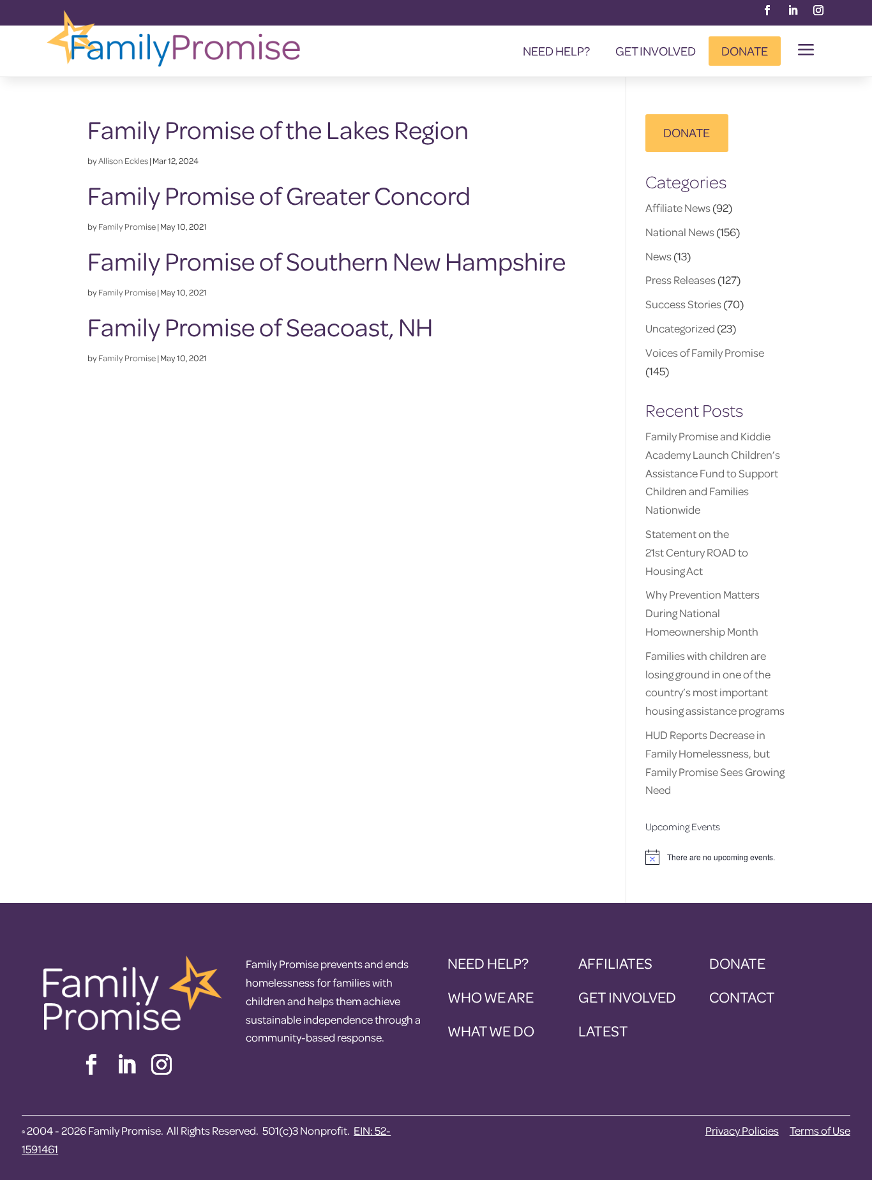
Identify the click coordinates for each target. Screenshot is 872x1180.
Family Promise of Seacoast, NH (260, 327)
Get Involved (655, 50)
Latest (603, 1031)
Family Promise (127, 226)
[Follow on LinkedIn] (793, 10)
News (658, 256)
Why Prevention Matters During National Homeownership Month (702, 612)
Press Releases (680, 280)
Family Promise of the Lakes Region (278, 129)
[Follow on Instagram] (818, 10)
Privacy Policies (742, 1131)
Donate (744, 50)
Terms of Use (820, 1131)
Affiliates (615, 963)
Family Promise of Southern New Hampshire (326, 261)
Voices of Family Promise (704, 353)
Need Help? (556, 50)
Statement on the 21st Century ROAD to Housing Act (696, 552)
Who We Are (490, 997)
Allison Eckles (123, 160)
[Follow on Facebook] (767, 10)
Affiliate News (677, 208)
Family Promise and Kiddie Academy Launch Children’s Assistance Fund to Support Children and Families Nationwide (712, 473)
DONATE (686, 132)
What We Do (490, 1031)
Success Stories (683, 304)
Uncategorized (680, 328)
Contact (742, 997)
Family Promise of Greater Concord (278, 195)
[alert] (715, 857)
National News (679, 232)
